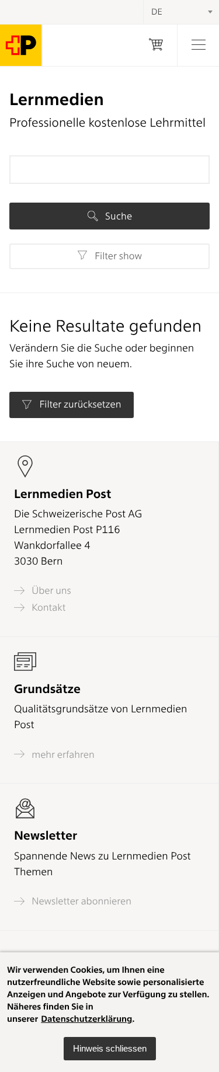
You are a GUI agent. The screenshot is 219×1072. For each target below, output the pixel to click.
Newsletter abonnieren (80, 901)
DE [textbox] (156, 11)
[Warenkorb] (156, 45)
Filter (117, 256)
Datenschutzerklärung (86, 1019)
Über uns (50, 590)
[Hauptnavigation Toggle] (198, 45)
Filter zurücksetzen (79, 404)
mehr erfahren (62, 754)
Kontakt (47, 607)
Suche (117, 216)
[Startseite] (21, 45)
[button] (110, 1048)
